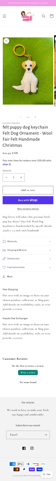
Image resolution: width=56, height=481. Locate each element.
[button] (4, 16)
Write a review (28, 372)
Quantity (7, 170)
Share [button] (10, 276)
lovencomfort (23, 476)
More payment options (28, 208)
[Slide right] (35, 117)
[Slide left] (20, 117)
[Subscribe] (46, 435)
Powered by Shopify (36, 476)
